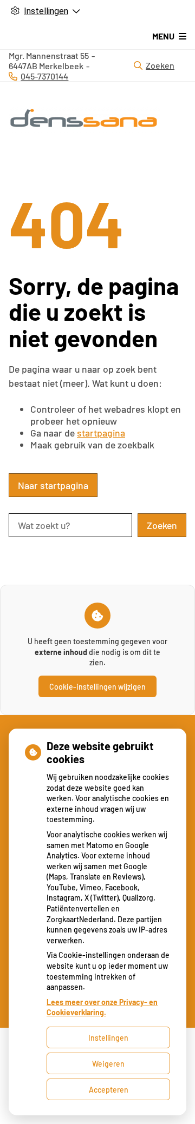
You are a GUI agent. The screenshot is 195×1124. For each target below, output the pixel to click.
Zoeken (160, 65)
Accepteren (108, 1089)
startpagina (101, 433)
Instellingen (108, 1037)
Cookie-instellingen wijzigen (97, 686)
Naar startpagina (53, 485)
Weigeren (108, 1063)
